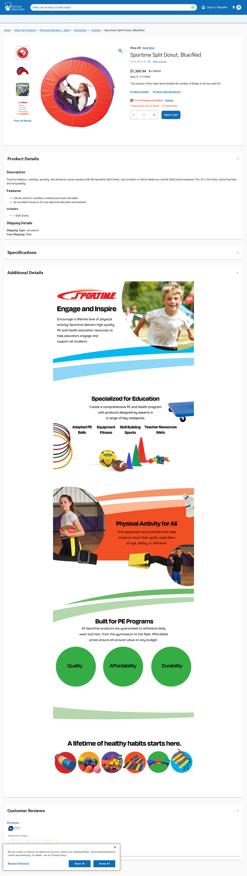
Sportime (148, 48)
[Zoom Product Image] (120, 51)
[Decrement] (133, 138)
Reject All (80, 863)
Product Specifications (167, 114)
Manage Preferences (18, 863)
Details (169, 123)
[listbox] (22, 82)
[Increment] (154, 138)
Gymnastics (80, 30)
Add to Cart (171, 137)
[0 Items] (233, 7)
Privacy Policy (58, 855)
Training (95, 30)
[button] (214, 7)
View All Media (22, 120)
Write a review (160, 61)
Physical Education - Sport (55, 30)
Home (7, 30)
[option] (22, 55)
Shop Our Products (25, 30)
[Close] (115, 847)
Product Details (139, 114)
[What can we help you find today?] (193, 7)
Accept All (104, 863)
